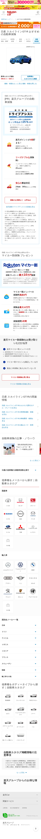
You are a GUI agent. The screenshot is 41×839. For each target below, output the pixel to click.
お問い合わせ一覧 (14, 824)
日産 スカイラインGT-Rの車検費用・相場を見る (17, 420)
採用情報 (24, 808)
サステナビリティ (25, 824)
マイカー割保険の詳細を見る (20, 384)
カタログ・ (4, 40)
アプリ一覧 (5, 824)
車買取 (12, 40)
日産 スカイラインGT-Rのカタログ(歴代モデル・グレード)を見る (18, 407)
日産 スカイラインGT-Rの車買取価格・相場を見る (17, 413)
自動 (37, 40)
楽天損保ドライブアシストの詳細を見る (20, 207)
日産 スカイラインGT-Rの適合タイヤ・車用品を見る (17, 426)
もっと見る (34, 460)
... (13, 19)
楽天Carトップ (5, 19)
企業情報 (5, 808)
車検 (20, 40)
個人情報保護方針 (14, 808)
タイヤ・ (28, 40)
